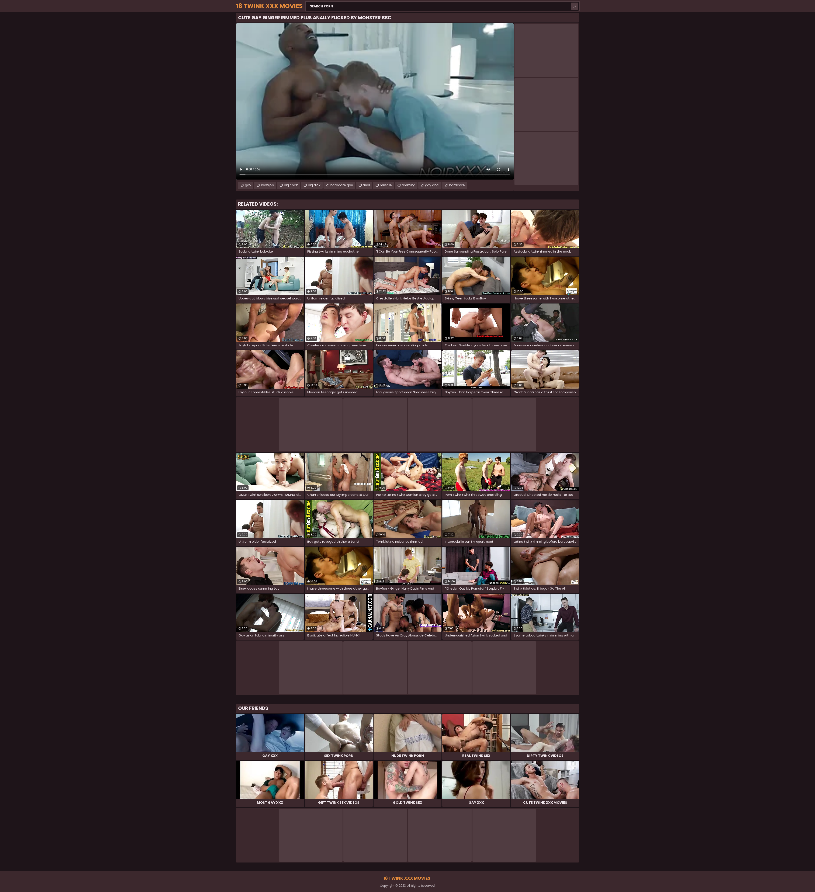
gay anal (432, 185)
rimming (408, 185)
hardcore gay (341, 185)
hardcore (457, 185)
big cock (291, 185)
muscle (386, 185)
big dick (314, 185)
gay (248, 185)
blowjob (267, 185)
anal (366, 185)
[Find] (574, 6)
